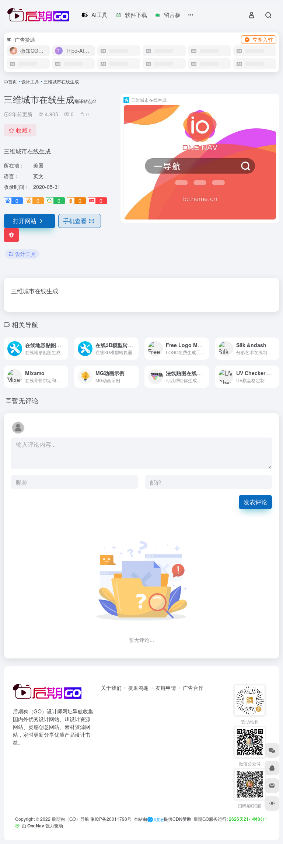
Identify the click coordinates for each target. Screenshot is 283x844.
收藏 (24, 130)
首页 (12, 81)
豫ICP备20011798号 (111, 819)
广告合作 (193, 687)
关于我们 (111, 687)
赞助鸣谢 (138, 687)
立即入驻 (262, 39)
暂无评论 (25, 400)
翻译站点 (83, 101)
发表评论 (255, 502)
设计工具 (30, 81)
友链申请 (166, 687)
